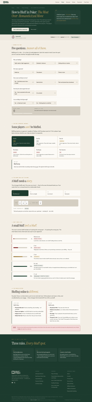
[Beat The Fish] (22, 372)
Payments (79, 2)
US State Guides (38, 383)
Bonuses (68, 2)
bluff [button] (29, 54)
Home (13, 7)
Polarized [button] (36, 276)
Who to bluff (33, 29)
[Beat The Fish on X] (14, 382)
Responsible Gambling (72, 391)
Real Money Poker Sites (40, 376)
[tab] (23, 141)
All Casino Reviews (39, 373)
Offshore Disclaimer (71, 388)
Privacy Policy (70, 378)
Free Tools (86, 2)
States (73, 2)
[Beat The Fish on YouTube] (12, 382)
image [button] (24, 298)
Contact (69, 376)
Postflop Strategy (55, 383)
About (68, 373)
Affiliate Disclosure (71, 386)
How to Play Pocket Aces (56, 380)
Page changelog (74, 37)
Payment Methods (39, 381)
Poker (62, 2)
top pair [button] (36, 167)
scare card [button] (43, 278)
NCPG (39, 399)
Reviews (57, 2)
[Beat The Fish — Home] (6, 2)
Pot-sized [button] (62, 354)
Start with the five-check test (20, 29)
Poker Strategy (25, 7)
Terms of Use (70, 381)
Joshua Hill (18, 36)
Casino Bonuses (38, 378)
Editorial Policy (70, 383)
